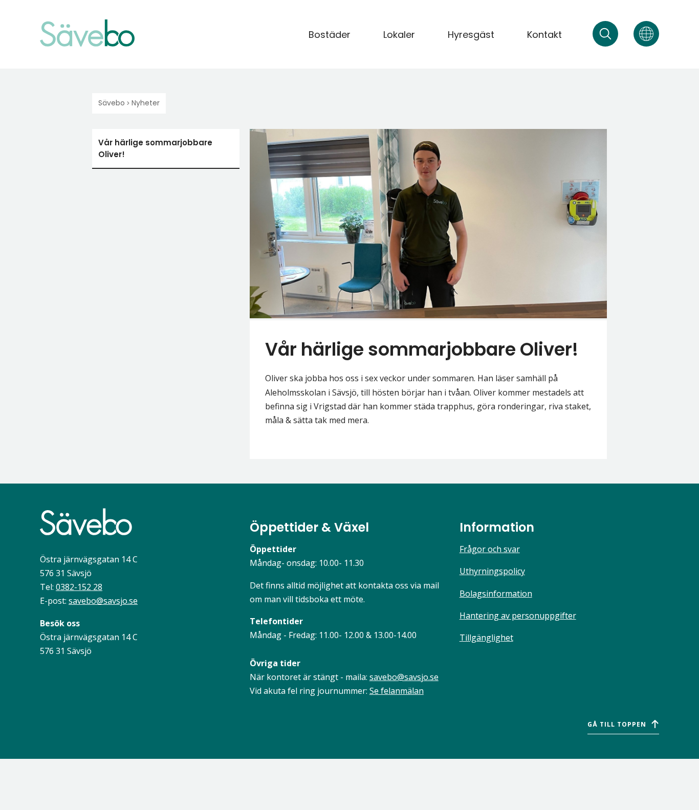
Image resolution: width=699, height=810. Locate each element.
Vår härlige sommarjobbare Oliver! (155, 148)
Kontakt (544, 34)
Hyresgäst (471, 34)
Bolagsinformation (496, 593)
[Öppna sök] (605, 34)
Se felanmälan (396, 690)
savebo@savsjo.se (103, 600)
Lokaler (399, 34)
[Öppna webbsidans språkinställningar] (646, 34)
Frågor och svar (490, 549)
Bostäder (330, 34)
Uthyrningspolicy (492, 571)
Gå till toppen (616, 724)
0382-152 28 (79, 587)
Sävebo (111, 103)
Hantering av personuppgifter (518, 615)
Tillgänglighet (486, 637)
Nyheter (146, 103)
